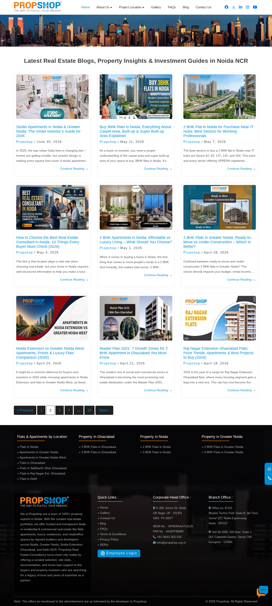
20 (89, 410)
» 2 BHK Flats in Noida (155, 446)
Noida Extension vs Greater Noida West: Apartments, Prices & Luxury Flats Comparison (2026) (50, 353)
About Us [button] (102, 7)
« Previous (25, 410)
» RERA (103, 544)
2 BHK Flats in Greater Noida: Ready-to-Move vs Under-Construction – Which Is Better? (217, 242)
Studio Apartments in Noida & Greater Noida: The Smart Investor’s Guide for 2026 (48, 131)
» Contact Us (106, 518)
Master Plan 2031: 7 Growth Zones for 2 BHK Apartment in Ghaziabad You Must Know (134, 353)
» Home (103, 507)
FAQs (172, 7)
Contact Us (203, 7)
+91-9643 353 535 (169, 537)
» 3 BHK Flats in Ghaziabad (97, 452)
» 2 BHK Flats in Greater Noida (222, 446)
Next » (104, 410)
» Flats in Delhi (27, 478)
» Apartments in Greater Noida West (41, 457)
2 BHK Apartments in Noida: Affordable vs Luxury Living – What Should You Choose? (136, 239)
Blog (186, 7)
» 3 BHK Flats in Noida (155, 452)
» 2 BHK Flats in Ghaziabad (97, 446)
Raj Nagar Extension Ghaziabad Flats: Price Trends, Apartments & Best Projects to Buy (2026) (218, 353)
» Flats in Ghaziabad (31, 462)
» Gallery (104, 512)
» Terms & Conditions (112, 534)
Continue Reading (74, 168)
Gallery (156, 7)
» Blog (102, 523)
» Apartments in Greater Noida (37, 452)
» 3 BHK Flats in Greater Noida (222, 452)
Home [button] (85, 7)
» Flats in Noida (27, 446)
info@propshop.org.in (171, 542)
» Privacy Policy (108, 539)
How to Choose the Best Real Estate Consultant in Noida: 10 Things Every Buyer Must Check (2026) (47, 242)
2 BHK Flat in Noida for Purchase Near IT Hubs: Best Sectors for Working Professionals (218, 131)
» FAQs (103, 528)
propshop (24, 141)
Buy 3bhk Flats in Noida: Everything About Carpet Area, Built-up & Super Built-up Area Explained (135, 131)
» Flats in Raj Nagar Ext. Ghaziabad (41, 473)
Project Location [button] (130, 7)
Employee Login (121, 553)
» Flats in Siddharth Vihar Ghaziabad (42, 468)
